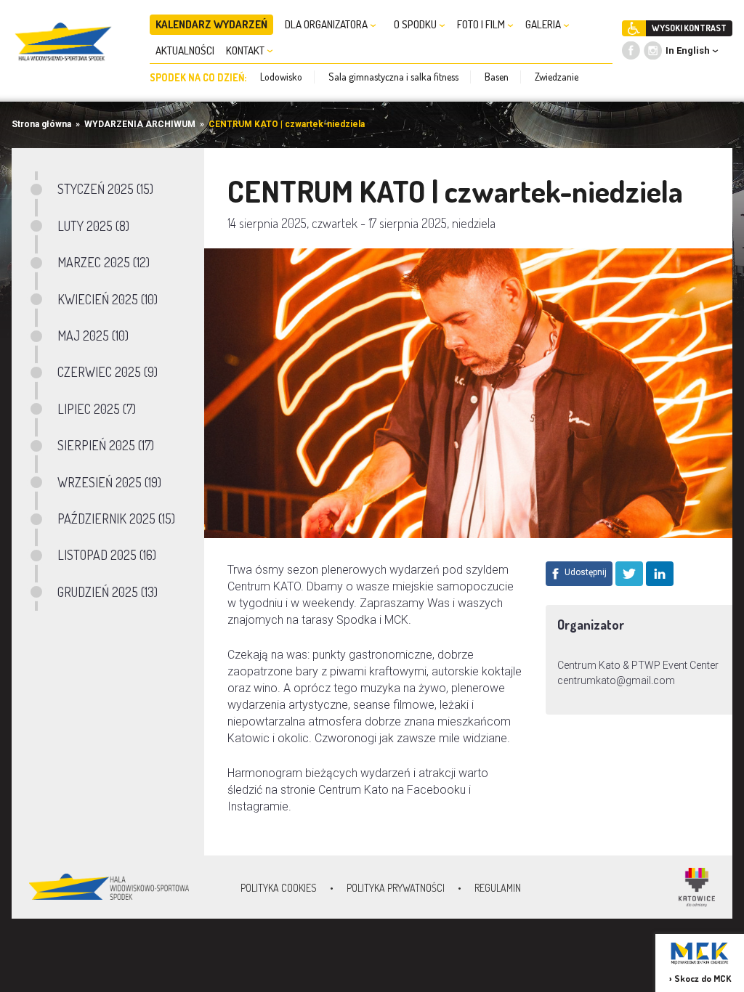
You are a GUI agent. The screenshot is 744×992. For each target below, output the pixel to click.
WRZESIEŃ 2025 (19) (109, 482)
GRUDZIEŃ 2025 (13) (107, 592)
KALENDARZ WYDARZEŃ (211, 24)
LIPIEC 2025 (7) (96, 409)
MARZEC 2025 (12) (103, 262)
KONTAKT (246, 50)
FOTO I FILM (482, 24)
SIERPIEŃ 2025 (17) (105, 445)
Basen (497, 76)
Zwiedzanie (556, 76)
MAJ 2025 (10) (93, 335)
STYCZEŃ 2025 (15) (105, 189)
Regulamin (497, 888)
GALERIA (544, 24)
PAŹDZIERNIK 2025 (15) (116, 519)
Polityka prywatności (396, 888)
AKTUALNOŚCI (184, 50)
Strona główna (41, 124)
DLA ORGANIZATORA (327, 24)
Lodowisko (281, 76)
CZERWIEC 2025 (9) (107, 372)
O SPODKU (416, 24)
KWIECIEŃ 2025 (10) (107, 299)
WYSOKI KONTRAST (689, 28)
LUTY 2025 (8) (93, 226)
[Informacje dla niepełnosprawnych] (634, 28)
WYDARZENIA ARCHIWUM (139, 124)
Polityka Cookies (278, 888)
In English (688, 50)
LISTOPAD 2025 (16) (106, 555)
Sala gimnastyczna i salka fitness (393, 76)
